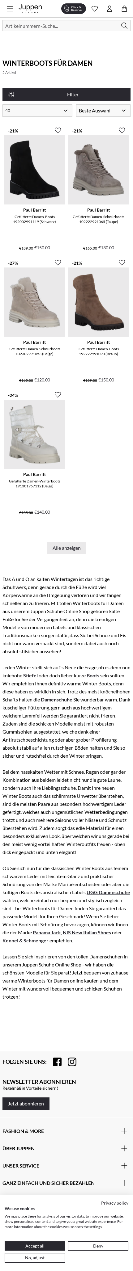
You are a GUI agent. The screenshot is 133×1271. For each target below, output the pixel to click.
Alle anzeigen (67, 548)
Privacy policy (114, 1203)
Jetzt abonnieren (26, 1103)
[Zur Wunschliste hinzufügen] (58, 128)
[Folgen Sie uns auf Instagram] (69, 1062)
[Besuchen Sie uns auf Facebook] (54, 1062)
